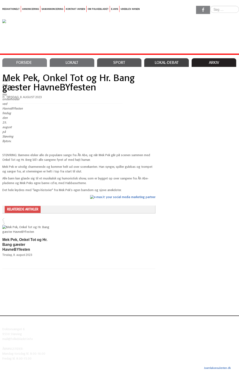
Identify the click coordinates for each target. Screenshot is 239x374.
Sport (119, 63)
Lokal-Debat (167, 63)
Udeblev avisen (130, 9)
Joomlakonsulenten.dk (217, 368)
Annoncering (30, 9)
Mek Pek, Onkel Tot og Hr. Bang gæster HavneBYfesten (68, 83)
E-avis (114, 9)
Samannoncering (52, 9)
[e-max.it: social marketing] (122, 197)
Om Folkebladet (98, 9)
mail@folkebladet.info (17, 339)
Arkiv (214, 63)
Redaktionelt (11, 9)
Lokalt (72, 63)
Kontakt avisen (75, 9)
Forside (24, 63)
